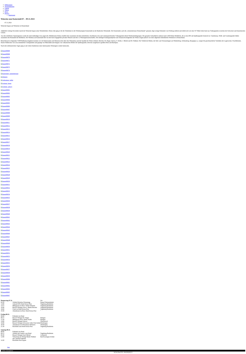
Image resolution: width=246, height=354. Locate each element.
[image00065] (5, 292)
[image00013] (5, 129)
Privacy (7, 13)
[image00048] (5, 240)
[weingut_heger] (6, 83)
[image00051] (5, 250)
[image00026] (5, 171)
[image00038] (5, 207)
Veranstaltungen (9, 6)
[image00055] (5, 263)
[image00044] (5, 227)
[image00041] (5, 217)
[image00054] (5, 259)
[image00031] (5, 184)
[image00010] (5, 119)
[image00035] (5, 197)
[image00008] (5, 113)
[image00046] (5, 233)
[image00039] (5, 210)
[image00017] (5, 142)
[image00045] (5, 230)
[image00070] (5, 57)
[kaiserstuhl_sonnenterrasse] (9, 73)
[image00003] (5, 96)
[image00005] (5, 103)
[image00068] (5, 54)
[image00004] (5, 100)
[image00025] (5, 168)
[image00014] (5, 132)
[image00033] (5, 191)
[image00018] (5, 145)
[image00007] (5, 109)
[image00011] (5, 122)
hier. (8, 347)
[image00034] (5, 194)
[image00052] (5, 253)
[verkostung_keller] (7, 80)
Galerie (7, 8)
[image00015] (5, 135)
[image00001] (5, 90)
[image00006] (5, 106)
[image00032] (5, 188)
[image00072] (5, 64)
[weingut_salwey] (6, 87)
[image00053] (5, 256)
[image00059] (5, 276)
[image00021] (5, 155)
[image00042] (5, 220)
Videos (7, 10)
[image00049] (5, 243)
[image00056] (5, 266)
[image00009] (5, 116)
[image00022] (5, 158)
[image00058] (5, 272)
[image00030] (5, 181)
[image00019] (5, 149)
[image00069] (5, 51)
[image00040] (5, 214)
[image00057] (5, 269)
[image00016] (5, 139)
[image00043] (5, 224)
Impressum (11, 15)
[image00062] (5, 286)
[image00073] (5, 67)
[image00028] (5, 175)
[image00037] (5, 204)
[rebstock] (4, 77)
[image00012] (5, 126)
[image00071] (5, 60)
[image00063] (5, 289)
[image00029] (5, 178)
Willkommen (8, 5)
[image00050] (5, 246)
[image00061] (5, 282)
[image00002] (5, 93)
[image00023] (5, 162)
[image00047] (5, 237)
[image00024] (5, 165)
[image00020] (5, 152)
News (6, 12)
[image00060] (5, 279)
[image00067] (5, 295)
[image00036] (5, 201)
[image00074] (5, 70)
